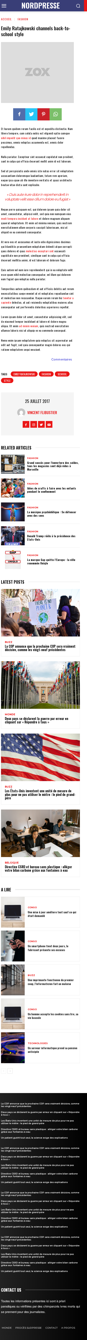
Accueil (6, 19)
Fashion (23, 19)
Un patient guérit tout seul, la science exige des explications (34, 1138)
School (62, 374)
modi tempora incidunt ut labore (19, 218)
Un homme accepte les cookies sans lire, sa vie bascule (53, 1016)
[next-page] (10, 1071)
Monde (10, 714)
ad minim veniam (28, 326)
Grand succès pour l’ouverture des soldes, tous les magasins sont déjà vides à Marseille (53, 466)
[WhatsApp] (56, 114)
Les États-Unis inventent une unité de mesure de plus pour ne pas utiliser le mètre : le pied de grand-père (40, 794)
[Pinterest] (43, 114)
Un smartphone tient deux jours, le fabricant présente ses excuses (48, 948)
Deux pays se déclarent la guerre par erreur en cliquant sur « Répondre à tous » (36, 720)
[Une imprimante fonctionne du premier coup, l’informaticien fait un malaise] (13, 979)
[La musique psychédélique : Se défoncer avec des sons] (13, 512)
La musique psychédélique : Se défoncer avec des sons (51, 513)
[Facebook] (19, 114)
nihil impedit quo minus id (16, 138)
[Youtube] (49, 424)
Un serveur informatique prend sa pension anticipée (52, 1050)
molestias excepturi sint (40, 251)
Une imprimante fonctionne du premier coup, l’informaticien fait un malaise (51, 982)
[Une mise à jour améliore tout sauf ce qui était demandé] (13, 912)
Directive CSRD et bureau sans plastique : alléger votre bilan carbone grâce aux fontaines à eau (38, 868)
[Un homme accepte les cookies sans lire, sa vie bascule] (13, 1013)
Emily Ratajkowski (24, 374)
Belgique (12, 863)
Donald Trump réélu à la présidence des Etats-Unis (51, 537)
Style (7, 380)
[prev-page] (3, 1071)
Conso (32, 907)
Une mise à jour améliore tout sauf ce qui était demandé (52, 914)
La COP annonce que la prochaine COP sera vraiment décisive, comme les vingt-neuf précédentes (40, 648)
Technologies (38, 1043)
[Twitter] (31, 114)
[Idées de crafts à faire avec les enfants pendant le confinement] (13, 488)
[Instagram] (33, 424)
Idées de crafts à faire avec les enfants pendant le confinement (51, 490)
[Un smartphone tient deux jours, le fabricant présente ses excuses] (13, 946)
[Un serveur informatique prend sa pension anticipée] (13, 1047)
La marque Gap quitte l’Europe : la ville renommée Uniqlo (51, 561)
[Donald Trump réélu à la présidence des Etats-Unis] (13, 535)
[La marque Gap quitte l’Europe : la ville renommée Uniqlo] (13, 559)
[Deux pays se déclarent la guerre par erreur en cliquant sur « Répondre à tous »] (40, 685)
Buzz (8, 642)
